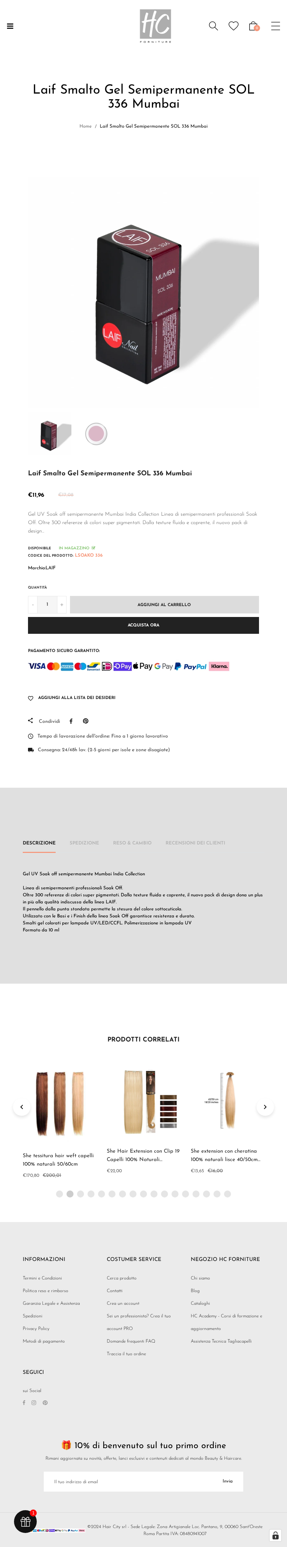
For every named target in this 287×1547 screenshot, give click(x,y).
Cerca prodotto (121, 1278)
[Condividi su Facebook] (73, 721)
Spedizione (84, 843)
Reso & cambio (132, 843)
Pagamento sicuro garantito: (64, 651)
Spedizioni (32, 1316)
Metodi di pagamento (44, 1341)
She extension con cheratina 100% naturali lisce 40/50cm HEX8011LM (224, 1160)
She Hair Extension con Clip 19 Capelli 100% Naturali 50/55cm (143, 1160)
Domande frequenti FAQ (131, 1341)
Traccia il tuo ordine (126, 1354)
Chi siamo (200, 1278)
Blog (195, 1291)
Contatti (114, 1291)
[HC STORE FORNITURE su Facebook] (24, 1403)
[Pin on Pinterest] (87, 721)
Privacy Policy (36, 1329)
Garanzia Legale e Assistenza (51, 1303)
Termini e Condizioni (42, 1278)
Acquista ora (143, 625)
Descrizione (39, 843)
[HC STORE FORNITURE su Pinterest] (45, 1403)
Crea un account (123, 1303)
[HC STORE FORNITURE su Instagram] (33, 1403)
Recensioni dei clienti (195, 843)
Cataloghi (200, 1303)
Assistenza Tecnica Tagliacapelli (221, 1341)
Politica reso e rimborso (45, 1291)
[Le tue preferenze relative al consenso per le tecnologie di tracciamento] (275, 1535)
